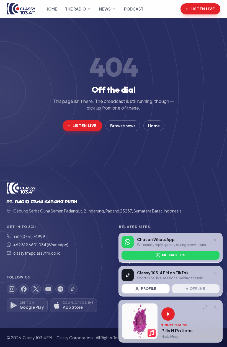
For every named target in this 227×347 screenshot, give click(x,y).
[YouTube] (48, 289)
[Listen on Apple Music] (152, 333)
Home (51, 8)
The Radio (75, 8)
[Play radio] (168, 314)
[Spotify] (60, 289)
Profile (148, 289)
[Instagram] (12, 289)
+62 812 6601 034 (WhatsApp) (40, 244)
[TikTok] (73, 289)
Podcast (133, 8)
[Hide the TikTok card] (215, 273)
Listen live (202, 8)
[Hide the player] (215, 307)
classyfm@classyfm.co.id (37, 252)
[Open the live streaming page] (205, 307)
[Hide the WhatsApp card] (215, 240)
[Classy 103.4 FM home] (21, 8)
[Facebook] (24, 289)
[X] (36, 289)
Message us (173, 255)
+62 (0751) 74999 (29, 236)
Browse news (122, 125)
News (105, 8)
